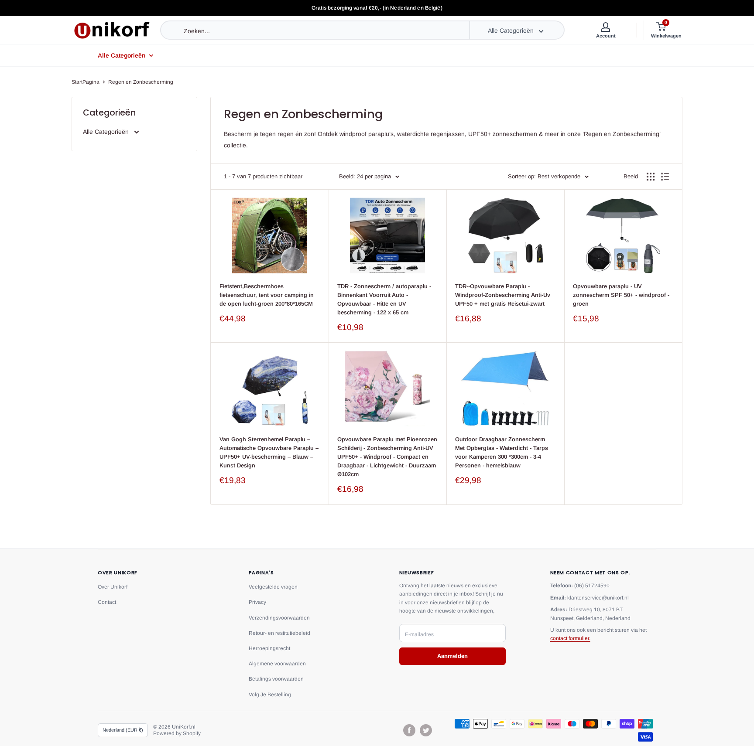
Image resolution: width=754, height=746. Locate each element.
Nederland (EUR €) (123, 729)
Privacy (257, 602)
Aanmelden (452, 656)
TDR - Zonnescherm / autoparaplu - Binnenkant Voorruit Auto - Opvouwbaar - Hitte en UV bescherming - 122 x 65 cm (384, 299)
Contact (107, 602)
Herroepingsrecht (269, 648)
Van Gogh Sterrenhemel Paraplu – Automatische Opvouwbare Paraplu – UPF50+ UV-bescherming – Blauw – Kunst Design (269, 452)
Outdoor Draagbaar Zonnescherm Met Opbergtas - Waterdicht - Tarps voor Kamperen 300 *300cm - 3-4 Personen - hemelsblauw (501, 452)
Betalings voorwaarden (276, 679)
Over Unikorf (112, 587)
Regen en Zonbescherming (140, 82)
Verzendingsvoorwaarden (279, 618)
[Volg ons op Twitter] (426, 730)
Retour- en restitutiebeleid (279, 633)
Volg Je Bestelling (270, 694)
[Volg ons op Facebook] (409, 730)
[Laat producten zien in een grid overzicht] (651, 177)
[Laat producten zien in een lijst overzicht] (665, 177)
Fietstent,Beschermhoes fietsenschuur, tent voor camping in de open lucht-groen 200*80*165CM (266, 295)
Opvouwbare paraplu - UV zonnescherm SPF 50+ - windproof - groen (621, 295)
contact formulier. (570, 638)
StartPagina (85, 82)
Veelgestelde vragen (273, 587)
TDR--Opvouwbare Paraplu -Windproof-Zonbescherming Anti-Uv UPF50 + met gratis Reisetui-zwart (502, 295)
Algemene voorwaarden (277, 664)
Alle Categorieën (121, 55)
